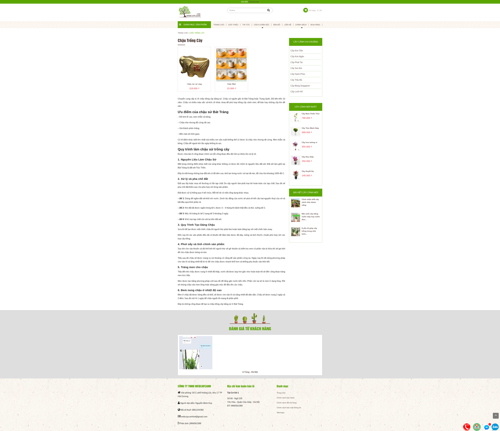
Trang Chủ (281, 393)
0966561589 (253, 2)
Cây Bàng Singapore (300, 86)
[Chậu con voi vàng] (194, 65)
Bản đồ (276, 25)
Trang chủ (218, 25)
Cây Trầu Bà (296, 80)
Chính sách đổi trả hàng (286, 403)
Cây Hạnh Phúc (297, 74)
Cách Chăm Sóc (261, 25)
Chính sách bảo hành (285, 398)
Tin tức (246, 25)
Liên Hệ (287, 25)
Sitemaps (280, 412)
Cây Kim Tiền (296, 51)
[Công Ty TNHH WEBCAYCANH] (189, 11)
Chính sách (301, 25)
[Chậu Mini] (231, 65)
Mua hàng (315, 25)
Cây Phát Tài (296, 62)
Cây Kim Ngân (297, 56)
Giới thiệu (233, 25)
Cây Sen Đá (296, 68)
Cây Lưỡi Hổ (296, 91)
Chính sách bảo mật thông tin (289, 408)
